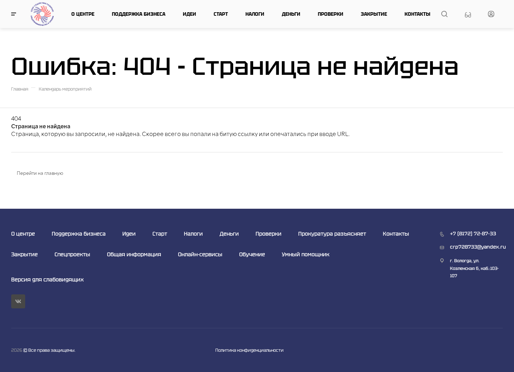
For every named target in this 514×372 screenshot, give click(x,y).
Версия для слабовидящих (47, 279)
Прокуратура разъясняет (332, 233)
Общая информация (134, 254)
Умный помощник (305, 254)
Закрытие (374, 14)
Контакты (417, 14)
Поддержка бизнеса (138, 14)
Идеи (189, 14)
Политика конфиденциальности (249, 350)
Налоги (254, 14)
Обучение (252, 254)
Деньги (291, 14)
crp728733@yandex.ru (478, 247)
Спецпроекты (72, 254)
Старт (221, 14)
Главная (19, 89)
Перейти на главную (40, 173)
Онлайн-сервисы (200, 254)
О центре (82, 14)
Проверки (330, 14)
